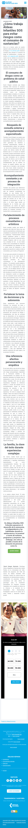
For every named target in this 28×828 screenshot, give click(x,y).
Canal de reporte (7, 765)
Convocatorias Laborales (8, 761)
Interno (4, 824)
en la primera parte (14, 50)
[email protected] (16, 736)
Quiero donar (14, 551)
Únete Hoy (5, 763)
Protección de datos (21, 822)
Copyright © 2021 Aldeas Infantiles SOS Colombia (14, 820)
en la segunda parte (13, 56)
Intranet (5, 770)
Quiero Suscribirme (14, 791)
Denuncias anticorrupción (9, 822)
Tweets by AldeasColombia (8, 721)
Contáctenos (6, 759)
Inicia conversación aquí (17, 734)
